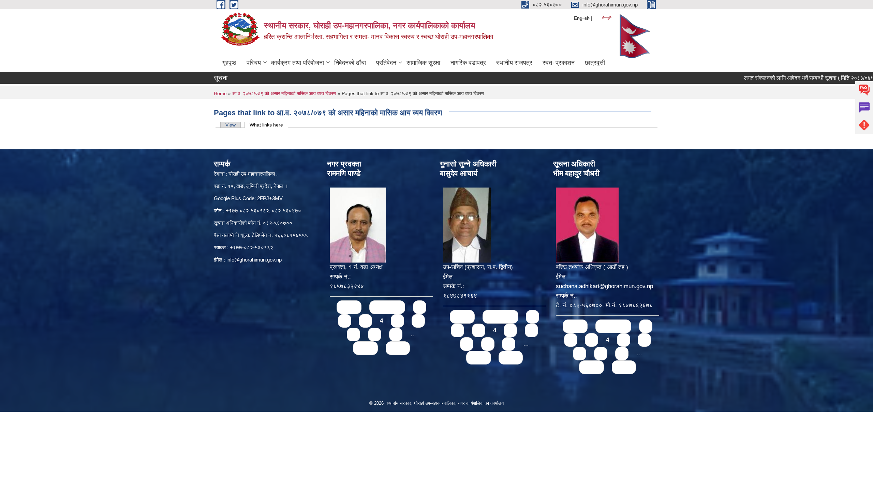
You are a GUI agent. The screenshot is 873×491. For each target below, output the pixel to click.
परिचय (254, 62)
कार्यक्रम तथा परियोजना (297, 62)
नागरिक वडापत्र (468, 62)
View (230, 125)
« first (349, 307)
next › (365, 348)
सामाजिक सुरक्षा (423, 62)
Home (220, 93)
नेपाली (606, 18)
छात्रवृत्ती (595, 62)
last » (398, 348)
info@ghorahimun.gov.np (254, 260)
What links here (269, 125)
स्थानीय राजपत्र (514, 62)
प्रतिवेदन (386, 62)
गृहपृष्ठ (229, 62)
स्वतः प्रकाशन (559, 62)
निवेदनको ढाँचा (350, 62)
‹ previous (387, 307)
